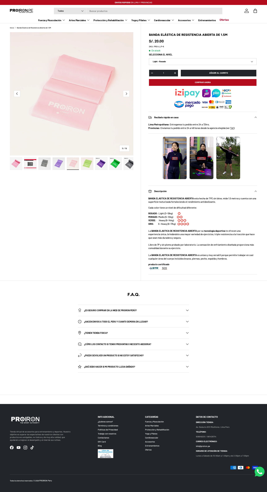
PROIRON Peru (45, 480)
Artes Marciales (77, 20)
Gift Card (102, 441)
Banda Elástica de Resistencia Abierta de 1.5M (34, 28)
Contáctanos (103, 437)
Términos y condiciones (108, 425)
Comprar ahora (203, 82)
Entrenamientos (207, 20)
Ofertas (224, 19)
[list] (71, 93)
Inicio (12, 28)
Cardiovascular (162, 20)
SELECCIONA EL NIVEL (160, 54)
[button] (255, 10)
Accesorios (184, 20)
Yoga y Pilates (138, 20)
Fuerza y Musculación (49, 20)
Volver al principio (133, 399)
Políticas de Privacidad (108, 429)
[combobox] (138, 11)
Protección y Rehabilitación (108, 20)
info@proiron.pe (203, 446)
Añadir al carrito (218, 73)
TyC (232, 128)
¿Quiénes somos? (105, 421)
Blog (100, 445)
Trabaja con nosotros (107, 433)
